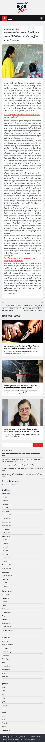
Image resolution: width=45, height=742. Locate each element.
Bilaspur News (6, 612)
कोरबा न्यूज (4, 673)
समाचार (4, 727)
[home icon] (4, 18)
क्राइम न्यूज (5, 677)
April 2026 (5, 508)
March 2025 (5, 554)
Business (4, 619)
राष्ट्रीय (4, 720)
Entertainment (6, 627)
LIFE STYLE (5, 641)
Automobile (5, 598)
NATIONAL (5, 648)
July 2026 (4, 497)
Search (38, 445)
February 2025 (6, 558)
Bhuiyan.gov (5, 609)
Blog (3, 616)
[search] (41, 18)
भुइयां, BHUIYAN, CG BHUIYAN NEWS (29, 736)
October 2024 (6, 572)
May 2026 (5, 504)
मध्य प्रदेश (4, 705)
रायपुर (3, 716)
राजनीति (4, 712)
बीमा (3, 694)
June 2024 (5, 586)
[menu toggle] (10, 18)
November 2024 (7, 568)
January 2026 (6, 518)
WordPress (36, 739)
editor (7, 40)
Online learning (6, 652)
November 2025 (7, 525)
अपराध (3, 662)
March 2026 (5, 511)
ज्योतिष (3, 691)
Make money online (8, 644)
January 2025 (6, 561)
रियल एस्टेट (5, 723)
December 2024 (6, 565)
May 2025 (5, 547)
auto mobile (5, 594)
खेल (3, 680)
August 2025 (6, 536)
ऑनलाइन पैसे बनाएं (6, 666)
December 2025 (6, 522)
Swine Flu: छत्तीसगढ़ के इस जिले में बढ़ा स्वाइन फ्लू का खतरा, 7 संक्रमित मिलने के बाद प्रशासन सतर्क (22, 475)
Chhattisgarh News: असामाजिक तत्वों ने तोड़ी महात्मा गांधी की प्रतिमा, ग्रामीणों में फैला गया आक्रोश (21, 387)
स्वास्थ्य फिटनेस (6, 730)
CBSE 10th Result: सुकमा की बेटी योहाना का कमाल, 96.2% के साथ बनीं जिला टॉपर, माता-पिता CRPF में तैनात (21, 430)
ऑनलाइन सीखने (6, 669)
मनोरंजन (4, 709)
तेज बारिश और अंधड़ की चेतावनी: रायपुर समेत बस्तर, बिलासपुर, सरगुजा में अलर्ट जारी (19, 259)
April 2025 (5, 551)
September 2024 (7, 576)
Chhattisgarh (9, 29)
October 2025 (6, 529)
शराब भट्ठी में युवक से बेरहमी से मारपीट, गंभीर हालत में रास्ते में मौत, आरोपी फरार (21, 465)
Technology (5, 659)
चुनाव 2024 (5, 684)
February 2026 (6, 515)
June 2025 (5, 543)
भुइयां (3, 702)
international (6, 637)
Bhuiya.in (4, 602)
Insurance (5, 634)
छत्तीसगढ (17, 29)
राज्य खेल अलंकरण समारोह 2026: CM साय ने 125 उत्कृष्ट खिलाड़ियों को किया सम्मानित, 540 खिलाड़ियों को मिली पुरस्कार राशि (21, 460)
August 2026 (6, 493)
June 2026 (5, 500)
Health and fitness (7, 630)
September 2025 (7, 533)
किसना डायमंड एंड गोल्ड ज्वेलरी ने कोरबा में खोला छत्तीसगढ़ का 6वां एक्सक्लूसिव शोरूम (21, 455)
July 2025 (4, 540)
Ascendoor (18, 739)
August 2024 (6, 579)
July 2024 (4, 583)
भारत (3, 698)
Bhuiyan (4, 605)
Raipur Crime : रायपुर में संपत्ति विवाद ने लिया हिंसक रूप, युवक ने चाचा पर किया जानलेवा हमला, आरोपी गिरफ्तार (21, 347)
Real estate (5, 655)
